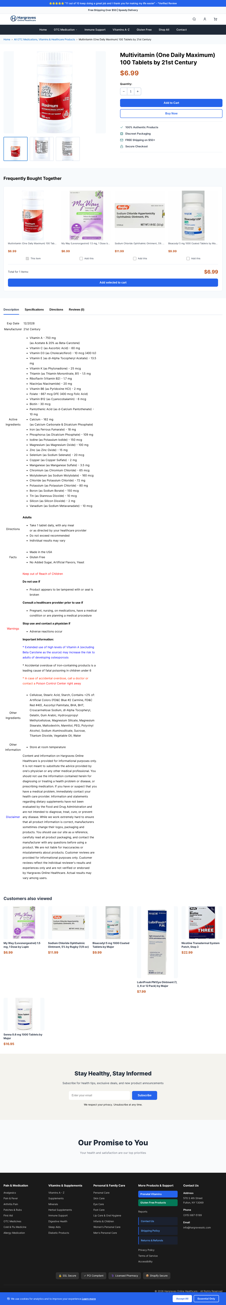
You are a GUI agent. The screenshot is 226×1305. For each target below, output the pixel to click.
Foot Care (99, 1209)
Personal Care (101, 1192)
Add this (89, 258)
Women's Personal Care (106, 1226)
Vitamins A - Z (56, 1192)
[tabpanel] (113, 600)
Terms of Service (148, 1255)
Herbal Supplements (60, 1209)
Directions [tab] (56, 309)
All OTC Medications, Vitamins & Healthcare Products (44, 39)
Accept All (182, 1298)
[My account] (204, 19)
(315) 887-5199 (192, 1215)
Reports (142, 1211)
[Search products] (194, 19)
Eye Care (98, 1204)
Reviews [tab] (76, 309)
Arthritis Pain (11, 1204)
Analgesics (10, 1192)
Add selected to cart (113, 282)
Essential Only (206, 1298)
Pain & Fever (11, 1198)
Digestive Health (57, 1221)
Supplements (56, 1198)
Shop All (164, 29)
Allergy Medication (14, 1232)
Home (43, 29)
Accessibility (145, 1261)
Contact (181, 29)
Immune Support (95, 29)
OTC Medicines (12, 1221)
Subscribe (144, 1095)
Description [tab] (11, 309)
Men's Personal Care (105, 1232)
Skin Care (99, 1198)
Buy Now (171, 113)
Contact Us (147, 1221)
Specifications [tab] (34, 309)
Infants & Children (103, 1221)
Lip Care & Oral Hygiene (107, 1215)
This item (36, 258)
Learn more (89, 1298)
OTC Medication (64, 29)
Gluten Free (144, 29)
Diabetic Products (58, 1232)
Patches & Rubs (13, 1209)
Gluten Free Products (153, 1202)
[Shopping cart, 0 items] (215, 19)
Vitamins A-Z (121, 29)
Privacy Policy (146, 1249)
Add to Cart (171, 102)
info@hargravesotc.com (197, 1227)
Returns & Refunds (152, 1240)
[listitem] (16, 149)
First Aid (8, 1215)
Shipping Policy (150, 1230)
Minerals (53, 1204)
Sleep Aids (54, 1226)
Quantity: (126, 84)
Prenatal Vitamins (151, 1194)
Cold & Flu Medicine (15, 1226)
